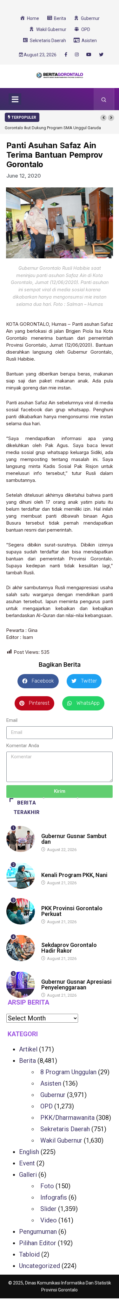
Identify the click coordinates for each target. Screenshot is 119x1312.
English (29, 1152)
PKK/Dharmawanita (67, 1117)
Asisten (50, 1083)
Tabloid (29, 1254)
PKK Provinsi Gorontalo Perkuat (71, 911)
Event (27, 1163)
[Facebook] (65, 54)
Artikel (28, 1049)
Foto (47, 1186)
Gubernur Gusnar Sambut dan (74, 839)
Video (48, 1220)
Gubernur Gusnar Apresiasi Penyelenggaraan (76, 984)
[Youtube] (88, 55)
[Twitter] (101, 55)
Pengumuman (38, 1231)
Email (11, 720)
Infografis (53, 1197)
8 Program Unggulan (68, 1072)
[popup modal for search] (104, 99)
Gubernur (52, 1095)
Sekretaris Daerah (65, 1129)
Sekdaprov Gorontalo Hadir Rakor (69, 948)
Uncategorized (39, 1266)
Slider (48, 1209)
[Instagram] (77, 55)
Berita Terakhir (27, 807)
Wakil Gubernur (61, 1140)
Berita (47, 830)
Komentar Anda (22, 745)
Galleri (28, 1174)
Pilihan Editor (37, 1243)
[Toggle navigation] (15, 99)
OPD (46, 1106)
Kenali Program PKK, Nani (74, 875)
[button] (103, 118)
